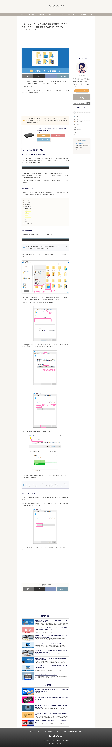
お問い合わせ (83, 14)
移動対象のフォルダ (78, 147)
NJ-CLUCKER (56, 5)
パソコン (78, 111)
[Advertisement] (45, 39)
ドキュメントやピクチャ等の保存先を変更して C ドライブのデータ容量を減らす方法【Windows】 (56, 731)
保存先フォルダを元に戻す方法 (80, 152)
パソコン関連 (31, 14)
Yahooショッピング (43, 139)
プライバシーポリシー (56, 740)
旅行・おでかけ (71, 14)
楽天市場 (58, 135)
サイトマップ (46, 740)
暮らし (50, 14)
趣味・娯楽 (79, 129)
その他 (78, 135)
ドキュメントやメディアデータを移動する (82, 145)
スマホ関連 (41, 14)
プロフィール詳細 (81, 91)
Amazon (44, 135)
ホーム (21, 14)
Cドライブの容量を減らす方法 (80, 143)
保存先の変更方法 (78, 149)
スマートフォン (80, 113)
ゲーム (78, 132)
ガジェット (60, 14)
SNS (78, 124)
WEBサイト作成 (80, 127)
